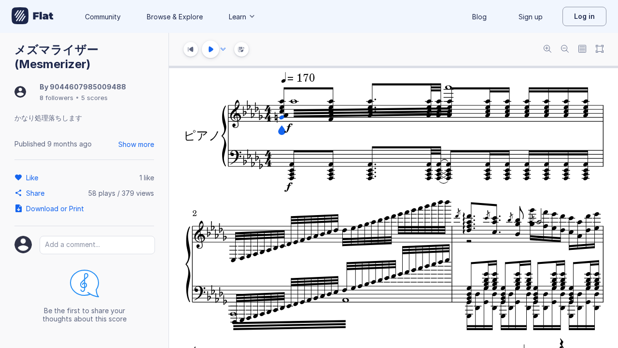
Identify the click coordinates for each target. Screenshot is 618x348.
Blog (479, 17)
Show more (136, 144)
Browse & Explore (175, 17)
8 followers (56, 98)
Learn (237, 17)
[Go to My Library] (33, 16)
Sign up (531, 17)
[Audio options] (223, 49)
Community (103, 17)
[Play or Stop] (210, 49)
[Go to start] (190, 49)
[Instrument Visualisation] (241, 49)
